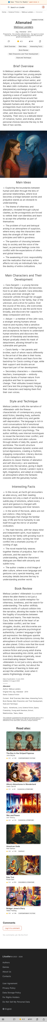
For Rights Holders (11, 997)
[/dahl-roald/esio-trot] (23, 869)
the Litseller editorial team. (21, 34)
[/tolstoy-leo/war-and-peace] (23, 808)
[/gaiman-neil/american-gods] (23, 839)
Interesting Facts (36, 46)
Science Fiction (37, 19)
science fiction (28, 708)
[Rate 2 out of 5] (15, 60)
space (36, 708)
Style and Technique (10, 704)
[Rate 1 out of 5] (10, 60)
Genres (6, 967)
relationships (8, 713)
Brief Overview (10, 46)
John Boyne (10, 755)
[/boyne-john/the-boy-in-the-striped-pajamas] (23, 745)
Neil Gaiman (10, 848)
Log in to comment (12, 928)
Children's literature (26, 882)
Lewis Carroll (11, 786)
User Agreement (10, 983)
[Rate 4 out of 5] (25, 60)
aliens (21, 713)
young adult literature (19, 710)
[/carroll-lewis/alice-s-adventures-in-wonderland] (23, 776)
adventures (13, 708)
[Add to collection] (40, 41)
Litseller (13, 956)
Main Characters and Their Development (27, 701)
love (20, 708)
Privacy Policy (9, 988)
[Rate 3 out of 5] (20, 60)
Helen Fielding (11, 910)
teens (15, 713)
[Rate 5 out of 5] (30, 60)
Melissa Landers (23, 26)
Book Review (23, 50)
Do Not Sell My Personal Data (16, 1002)
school (30, 710)
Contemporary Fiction (27, 758)
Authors (6, 962)
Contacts (7, 976)
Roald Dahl (10, 879)
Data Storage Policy (12, 992)
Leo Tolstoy (10, 817)
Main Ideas (23, 46)
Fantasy (21, 851)
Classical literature (25, 789)
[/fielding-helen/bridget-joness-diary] (23, 901)
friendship (7, 710)
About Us (7, 971)
